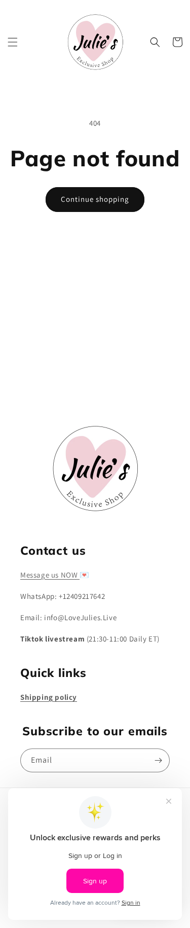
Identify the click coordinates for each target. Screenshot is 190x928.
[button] (13, 42)
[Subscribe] (158, 383)
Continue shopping (95, 199)
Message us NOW (50, 575)
